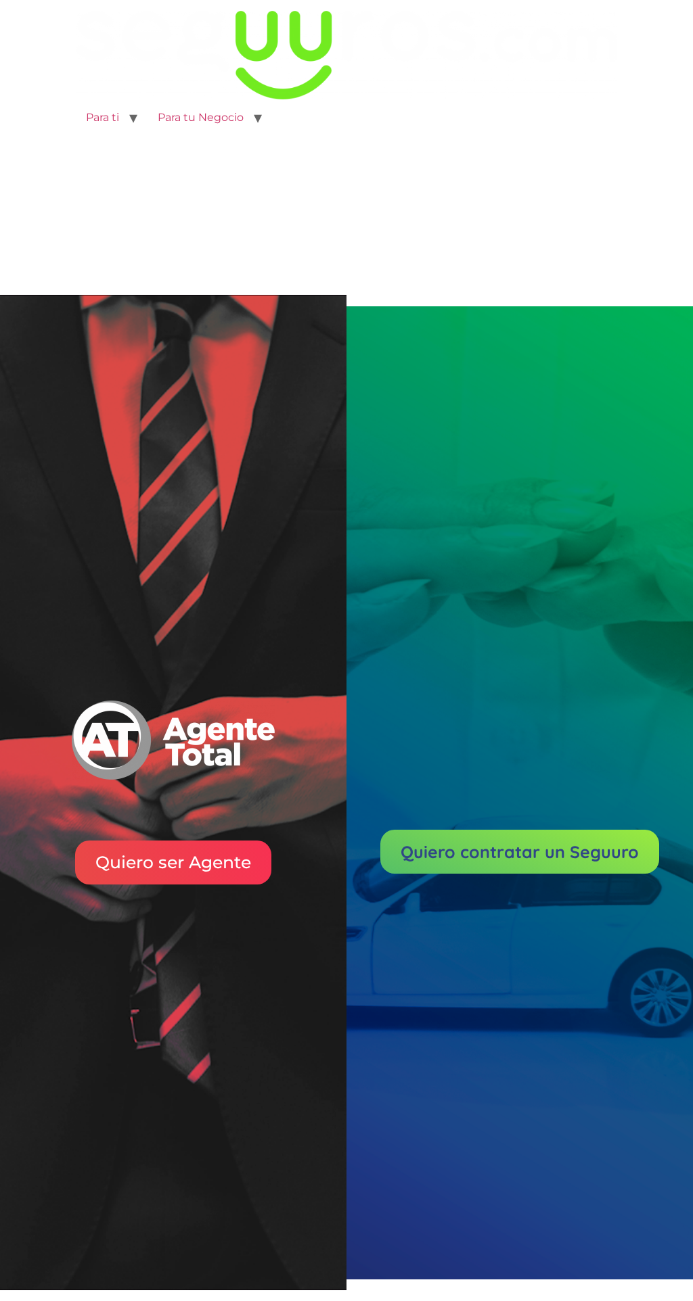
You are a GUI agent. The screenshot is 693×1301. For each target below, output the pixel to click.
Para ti (102, 117)
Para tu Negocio (201, 117)
